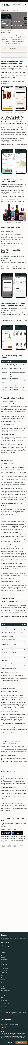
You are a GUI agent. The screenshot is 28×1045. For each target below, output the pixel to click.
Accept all (21, 1042)
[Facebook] (2, 946)
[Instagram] (5, 946)
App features (4, 992)
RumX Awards (4, 959)
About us (3, 988)
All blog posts (4, 972)
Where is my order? (5, 1003)
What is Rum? (4, 966)
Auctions (3, 957)
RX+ (2, 997)
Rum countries (4, 973)
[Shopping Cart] (25, 4)
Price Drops (3, 982)
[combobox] (17, 4)
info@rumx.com (5, 942)
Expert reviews (4, 970)
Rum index (3, 981)
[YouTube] (8, 946)
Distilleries (3, 975)
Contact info (3, 1006)
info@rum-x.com (5, 732)
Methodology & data (5, 990)
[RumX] (7, 5)
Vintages (3, 979)
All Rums (3, 952)
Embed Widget (4, 995)
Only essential (8, 1042)
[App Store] (2, 1027)
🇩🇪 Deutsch (3, 32)
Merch (2, 961)
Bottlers (2, 977)
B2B (2, 993)
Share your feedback (5, 1004)
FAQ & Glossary (4, 968)
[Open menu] (2, 4)
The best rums (4, 955)
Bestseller (3, 954)
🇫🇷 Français (8, 32)
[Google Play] (5, 1027)
